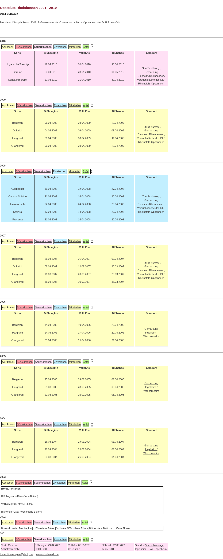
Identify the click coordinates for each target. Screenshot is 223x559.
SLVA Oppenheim (157, 549)
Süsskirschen (24, 47)
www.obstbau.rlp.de (47, 554)
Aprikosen (7, 47)
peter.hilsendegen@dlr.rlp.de (17, 554)
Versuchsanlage (154, 545)
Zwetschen (60, 47)
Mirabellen (75, 47)
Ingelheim (141, 549)
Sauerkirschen (43, 105)
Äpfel (86, 47)
